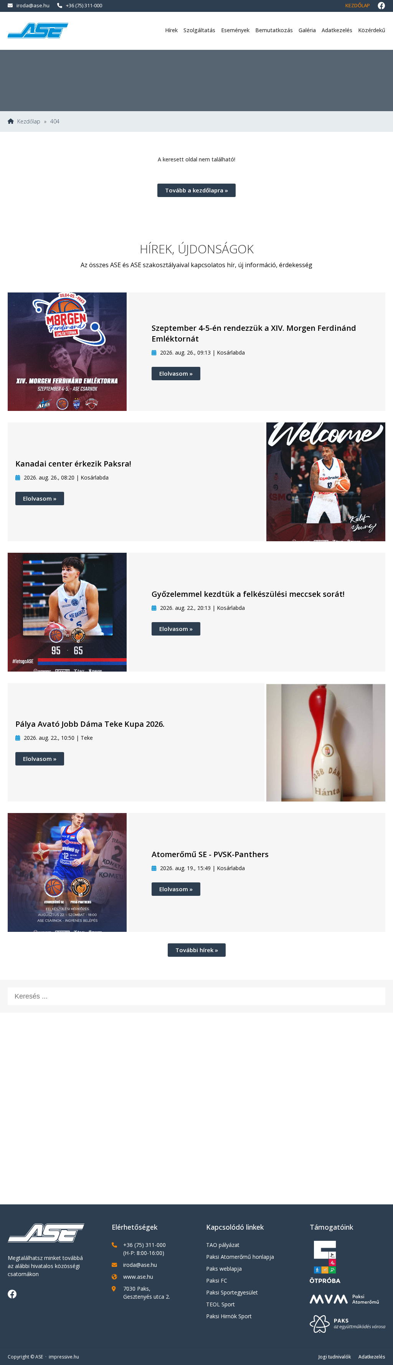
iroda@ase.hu (33, 5)
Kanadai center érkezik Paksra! (73, 463)
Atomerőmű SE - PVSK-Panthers (210, 854)
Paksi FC (216, 1280)
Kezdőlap (357, 5)
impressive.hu (64, 1357)
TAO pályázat (222, 1244)
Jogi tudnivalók (335, 1357)
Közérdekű (371, 30)
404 (54, 121)
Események (235, 30)
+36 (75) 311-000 (84, 5)
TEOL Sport (220, 1304)
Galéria (307, 30)
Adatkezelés (337, 30)
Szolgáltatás (199, 30)
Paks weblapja (224, 1268)
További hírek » (196, 950)
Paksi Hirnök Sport (229, 1316)
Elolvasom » (176, 373)
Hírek (171, 30)
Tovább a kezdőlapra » (196, 190)
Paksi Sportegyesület (232, 1292)
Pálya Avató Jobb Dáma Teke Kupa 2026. (90, 724)
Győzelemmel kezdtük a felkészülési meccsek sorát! (248, 594)
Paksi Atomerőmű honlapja (240, 1256)
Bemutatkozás (274, 30)
